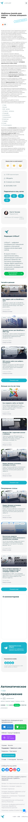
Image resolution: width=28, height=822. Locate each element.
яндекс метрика (7, 450)
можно (19, 317)
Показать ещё (14, 380)
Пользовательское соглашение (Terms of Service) (12, 801)
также (4, 317)
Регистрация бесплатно (12, 273)
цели (4, 453)
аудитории (5, 523)
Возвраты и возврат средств (11, 786)
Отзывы (3, 759)
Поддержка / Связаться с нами (11, 748)
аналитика (17, 419)
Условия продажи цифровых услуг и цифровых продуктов (13, 792)
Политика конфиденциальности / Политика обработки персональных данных (13, 806)
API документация (8, 755)
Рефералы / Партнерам (9, 751)
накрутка (16, 523)
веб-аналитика (16, 450)
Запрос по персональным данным (13, 783)
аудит (7, 348)
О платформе (11, 759)
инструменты (14, 348)
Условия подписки (7, 789)
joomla (14, 390)
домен (16, 286)
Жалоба (10, 745)
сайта (14, 317)
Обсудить (9, 178)
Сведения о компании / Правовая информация (13, 796)
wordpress (5, 286)
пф (6, 419)
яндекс (11, 419)
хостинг (11, 286)
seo (21, 286)
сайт (9, 390)
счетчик (24, 450)
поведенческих (17, 556)
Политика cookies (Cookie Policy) (12, 810)
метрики (21, 348)
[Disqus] (14, 618)
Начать (17, 705)
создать (5, 390)
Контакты (20, 759)
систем (22, 523)
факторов (5, 558)
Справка (4, 745)
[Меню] (26, 3)
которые (9, 556)
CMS (18, 390)
